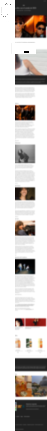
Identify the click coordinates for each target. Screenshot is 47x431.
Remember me (4, 16)
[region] (24, 48)
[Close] (35, 44)
